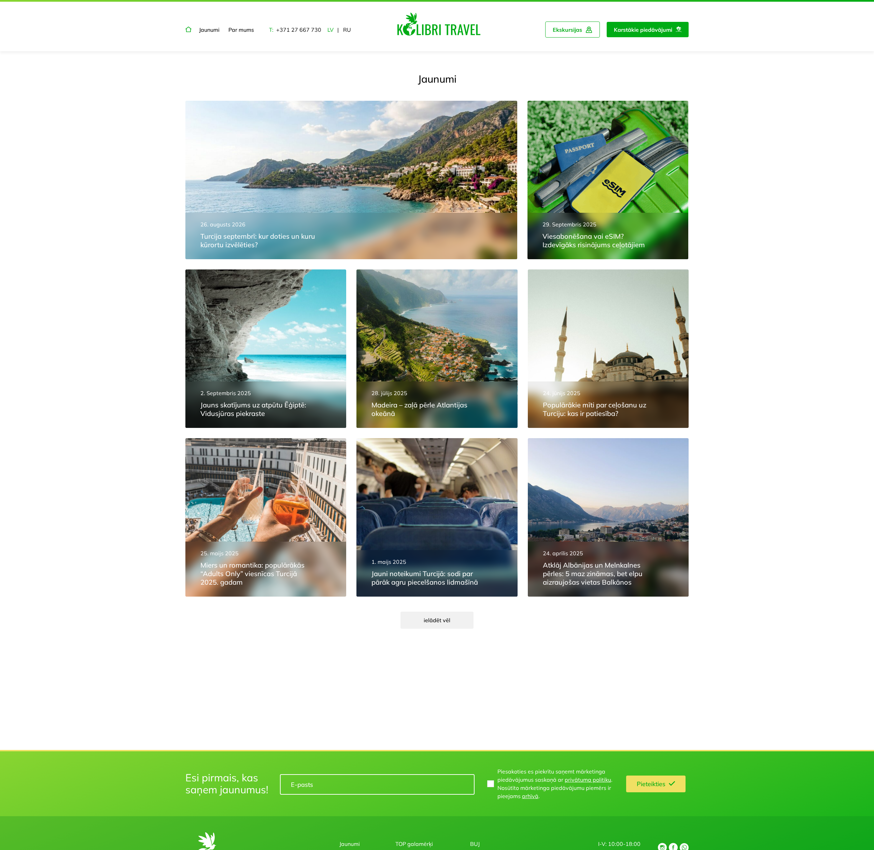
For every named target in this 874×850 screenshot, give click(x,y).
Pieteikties (651, 784)
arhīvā (530, 796)
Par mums (241, 29)
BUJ (475, 843)
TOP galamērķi (414, 843)
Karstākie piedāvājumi (643, 29)
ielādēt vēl (437, 620)
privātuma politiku (588, 779)
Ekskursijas (567, 29)
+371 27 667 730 (298, 29)
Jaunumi (209, 29)
